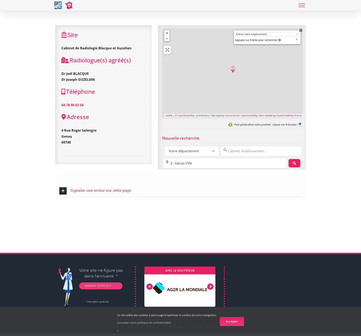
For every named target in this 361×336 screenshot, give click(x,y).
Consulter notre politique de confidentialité (144, 322)
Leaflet (169, 115)
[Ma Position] (279, 40)
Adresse (78, 117)
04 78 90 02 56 (72, 105)
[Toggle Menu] (301, 5)
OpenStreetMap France (289, 115)
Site (72, 35)
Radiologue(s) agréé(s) (100, 60)
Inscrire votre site (97, 286)
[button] (180, 191)
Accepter (232, 321)
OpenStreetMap (186, 115)
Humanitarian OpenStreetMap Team (244, 115)
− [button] (167, 38)
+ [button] (167, 33)
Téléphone (80, 91)
